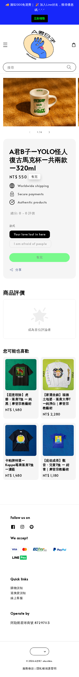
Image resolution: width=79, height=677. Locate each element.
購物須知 (17, 588)
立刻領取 (39, 18)
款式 (12, 226)
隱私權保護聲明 (46, 668)
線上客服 (17, 598)
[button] (5, 44)
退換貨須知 (18, 593)
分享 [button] (18, 270)
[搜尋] (69, 67)
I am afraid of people (30, 244)
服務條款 (28, 668)
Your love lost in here (30, 234)
